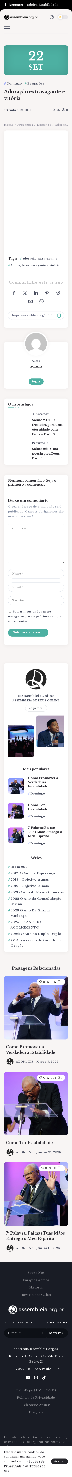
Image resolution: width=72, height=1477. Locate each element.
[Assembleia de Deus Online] (21, 17)
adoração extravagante (39, 258)
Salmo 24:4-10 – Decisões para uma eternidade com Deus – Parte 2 (47, 427)
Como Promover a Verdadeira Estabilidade (43, 782)
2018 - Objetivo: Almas (30, 879)
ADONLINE (24, 1061)
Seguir (36, 381)
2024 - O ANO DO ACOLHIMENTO (26, 924)
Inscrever (55, 1333)
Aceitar (59, 1461)
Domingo (44, 124)
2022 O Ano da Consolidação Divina (36, 901)
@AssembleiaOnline (36, 696)
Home (8, 124)
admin (36, 366)
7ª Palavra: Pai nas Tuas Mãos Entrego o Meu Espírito (45, 832)
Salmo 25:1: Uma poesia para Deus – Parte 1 (47, 453)
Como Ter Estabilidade (38, 807)
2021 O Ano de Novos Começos (37, 892)
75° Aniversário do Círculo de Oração (36, 942)
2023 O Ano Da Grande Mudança (31, 913)
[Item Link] (16, 786)
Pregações (25, 124)
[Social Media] (28, 1378)
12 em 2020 (20, 867)
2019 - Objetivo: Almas (30, 886)
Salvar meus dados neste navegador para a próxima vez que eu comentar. (34, 616)
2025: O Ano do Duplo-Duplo (36, 934)
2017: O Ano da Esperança (33, 873)
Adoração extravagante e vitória (35, 265)
